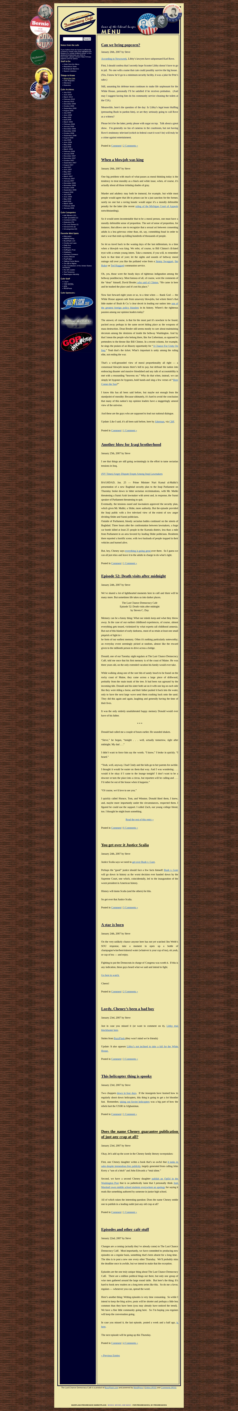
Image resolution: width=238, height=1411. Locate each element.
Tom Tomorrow (69, 272)
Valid (69, 284)
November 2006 (70, 185)
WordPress (68, 288)
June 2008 (68, 142)
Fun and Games (70, 224)
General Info (68, 227)
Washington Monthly (71, 274)
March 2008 (68, 149)
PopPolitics (68, 259)
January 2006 (69, 208)
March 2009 (68, 122)
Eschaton (67, 247)
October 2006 (69, 188)
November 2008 (70, 131)
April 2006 (67, 201)
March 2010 (68, 97)
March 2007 (68, 176)
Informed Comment (71, 254)
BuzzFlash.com (69, 241)
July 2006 (67, 194)
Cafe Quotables (70, 218)
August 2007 (68, 165)
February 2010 (69, 99)
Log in (66, 281)
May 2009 (67, 117)
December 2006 (70, 183)
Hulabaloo (67, 252)
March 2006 (68, 203)
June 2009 (68, 115)
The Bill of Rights (70, 263)
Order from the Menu (71, 64)
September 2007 (70, 163)
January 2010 (69, 101)
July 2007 (67, 167)
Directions (67, 83)
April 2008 (67, 147)
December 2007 (70, 156)
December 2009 (70, 104)
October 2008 (69, 133)
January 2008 (69, 154)
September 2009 (70, 108)
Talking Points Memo (71, 261)
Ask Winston (68, 215)
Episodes (67, 85)
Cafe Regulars (69, 80)
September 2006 (70, 190)
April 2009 (67, 120)
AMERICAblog (69, 238)
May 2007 (67, 172)
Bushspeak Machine (71, 69)
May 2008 (67, 144)
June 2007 (68, 169)
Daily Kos (67, 245)
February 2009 (69, 124)
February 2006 (69, 206)
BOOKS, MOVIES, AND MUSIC (119, 1405)
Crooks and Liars (70, 243)
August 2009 (68, 110)
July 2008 (67, 140)
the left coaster (69, 270)
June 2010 (68, 95)
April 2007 (67, 174)
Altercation (68, 236)
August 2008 (68, 138)
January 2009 (69, 126)
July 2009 (67, 113)
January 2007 (69, 181)
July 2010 (67, 92)
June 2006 (68, 197)
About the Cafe (69, 78)
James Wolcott (69, 257)
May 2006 (67, 199)
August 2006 (68, 192)
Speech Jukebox (70, 71)
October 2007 (69, 160)
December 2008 (70, 129)
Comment (67, 220)
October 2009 (69, 106)
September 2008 (70, 135)
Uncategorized (69, 229)
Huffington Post (69, 250)
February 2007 (69, 178)
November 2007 (70, 158)
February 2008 (69, 151)
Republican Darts (70, 66)
